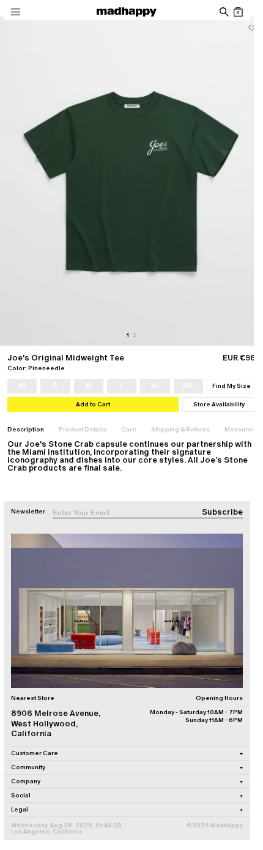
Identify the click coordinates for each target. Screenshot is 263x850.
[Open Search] (223, 12)
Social (127, 795)
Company (127, 781)
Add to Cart (93, 404)
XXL (188, 385)
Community (127, 767)
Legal (127, 809)
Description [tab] (25, 429)
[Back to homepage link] (127, 12)
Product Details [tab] (82, 429)
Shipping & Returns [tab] (180, 429)
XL (155, 385)
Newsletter (28, 511)
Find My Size (231, 385)
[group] (131, 181)
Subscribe (222, 511)
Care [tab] (128, 429)
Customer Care (127, 753)
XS (22, 385)
